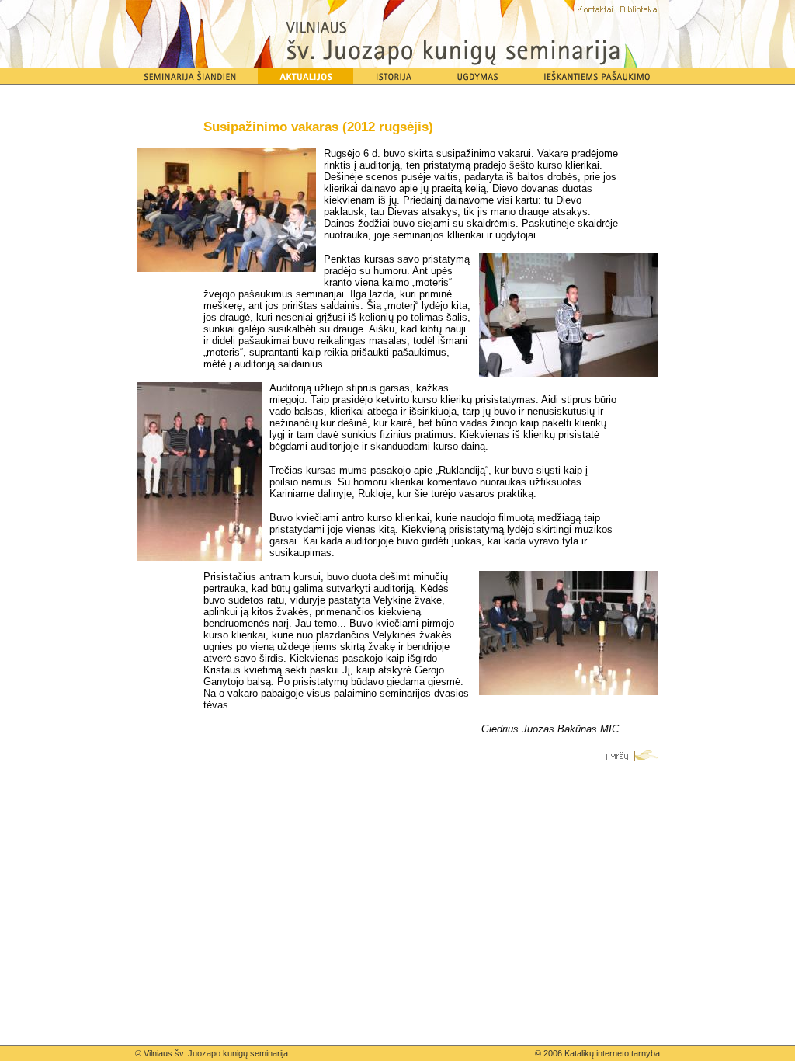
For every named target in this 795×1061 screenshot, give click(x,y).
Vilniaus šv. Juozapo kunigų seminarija (216, 1053)
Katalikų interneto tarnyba (612, 1053)
